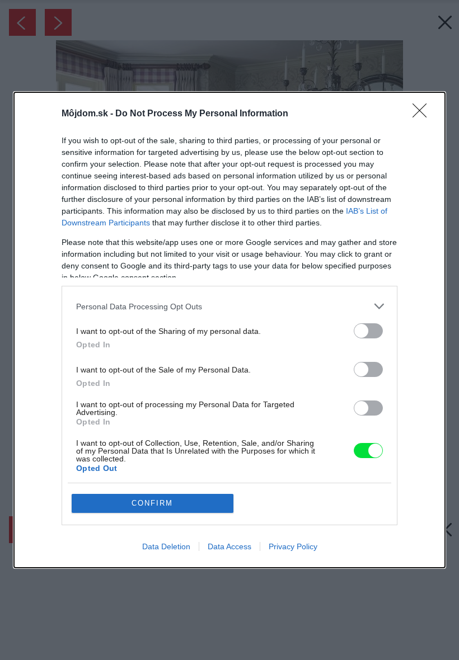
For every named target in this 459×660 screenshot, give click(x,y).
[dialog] (229, 330)
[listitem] (229, 306)
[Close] (423, 114)
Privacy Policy (293, 546)
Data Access (229, 546)
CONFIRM (152, 503)
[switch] (368, 330)
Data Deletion (166, 546)
